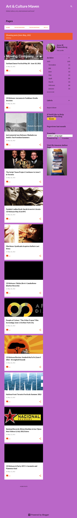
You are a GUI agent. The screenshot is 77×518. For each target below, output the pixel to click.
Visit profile (60, 50)
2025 (48, 61)
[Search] (71, 6)
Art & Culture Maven (22, 6)
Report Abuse (51, 108)
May (50, 75)
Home (8, 27)
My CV (46, 27)
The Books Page (34, 27)
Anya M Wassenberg (62, 46)
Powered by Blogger (39, 515)
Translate (65, 138)
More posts (23, 486)
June (50, 72)
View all (8, 38)
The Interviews (19, 27)
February (52, 85)
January (51, 89)
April (50, 78)
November (52, 65)
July (50, 68)
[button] (40, 71)
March (51, 82)
